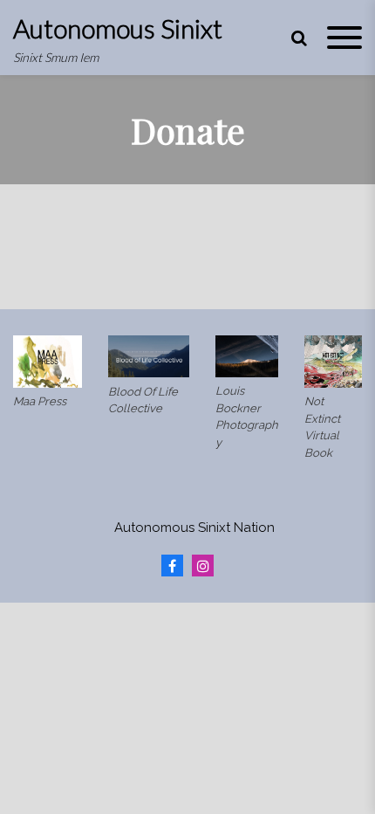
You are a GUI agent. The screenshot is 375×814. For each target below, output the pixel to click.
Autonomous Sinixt (117, 28)
